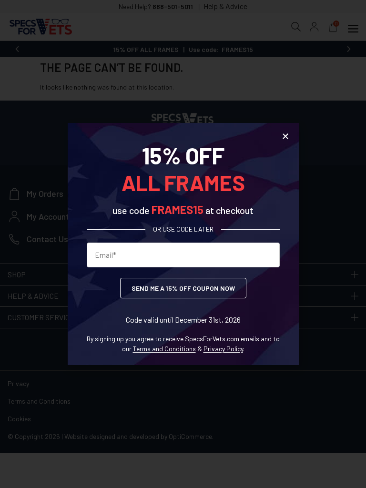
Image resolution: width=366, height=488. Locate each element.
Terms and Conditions (164, 349)
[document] (183, 244)
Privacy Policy (223, 349)
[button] (285, 136)
